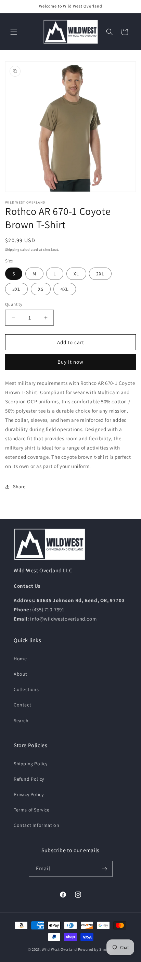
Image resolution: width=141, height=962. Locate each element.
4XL (65, 289)
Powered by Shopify (95, 949)
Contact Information (36, 825)
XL (76, 274)
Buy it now (70, 362)
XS (40, 289)
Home (20, 658)
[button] (13, 31)
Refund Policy (29, 779)
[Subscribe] (104, 869)
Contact (22, 705)
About (20, 674)
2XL (100, 274)
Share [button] (19, 486)
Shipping (12, 249)
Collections (26, 689)
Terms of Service (32, 810)
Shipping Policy (31, 763)
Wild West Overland (59, 949)
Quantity (13, 304)
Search (21, 720)
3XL (16, 289)
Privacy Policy (28, 794)
